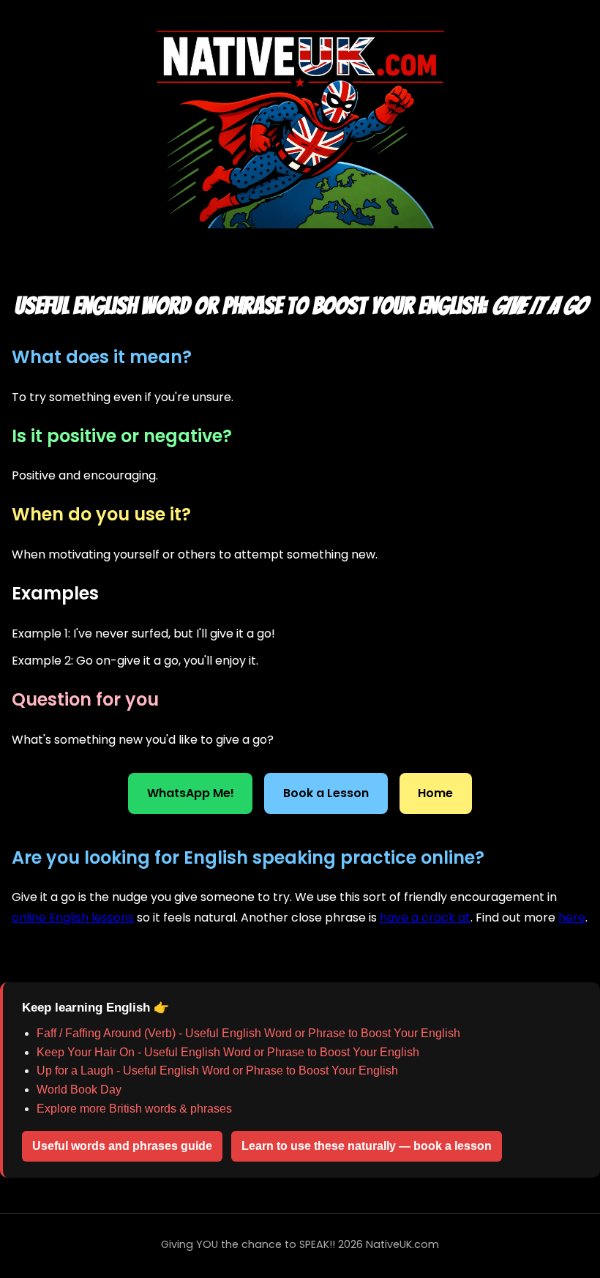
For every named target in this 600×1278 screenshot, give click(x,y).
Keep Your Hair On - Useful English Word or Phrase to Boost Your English (228, 1052)
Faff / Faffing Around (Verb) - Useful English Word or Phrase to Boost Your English (248, 1033)
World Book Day (79, 1089)
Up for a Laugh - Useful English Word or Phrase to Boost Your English (217, 1070)
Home (435, 793)
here (571, 917)
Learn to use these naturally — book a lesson (366, 1146)
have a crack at (425, 917)
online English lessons (73, 917)
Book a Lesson (326, 793)
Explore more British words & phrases (134, 1108)
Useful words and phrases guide (122, 1146)
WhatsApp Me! (190, 793)
